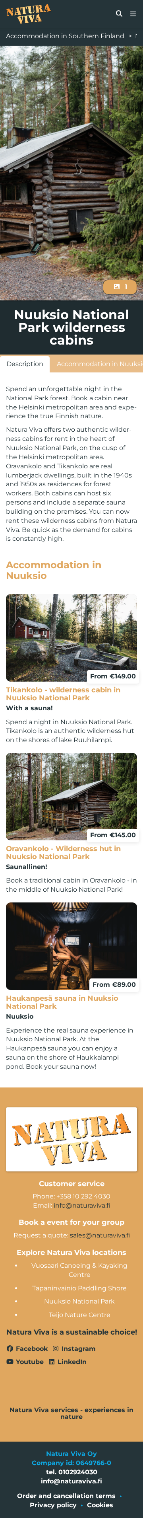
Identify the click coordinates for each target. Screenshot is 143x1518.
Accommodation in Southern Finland (65, 36)
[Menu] (133, 14)
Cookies (100, 1505)
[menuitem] (119, 14)
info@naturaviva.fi (82, 1205)
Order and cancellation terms (66, 1496)
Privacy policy (53, 1505)
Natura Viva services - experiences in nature (71, 1414)
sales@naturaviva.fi (100, 1235)
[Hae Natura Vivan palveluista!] (119, 14)
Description (24, 364)
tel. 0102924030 (71, 1472)
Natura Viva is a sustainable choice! (71, 1332)
